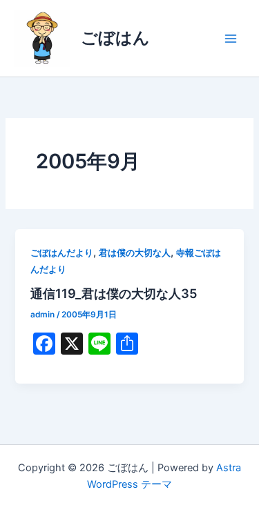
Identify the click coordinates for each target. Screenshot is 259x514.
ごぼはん (115, 38)
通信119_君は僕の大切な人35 (114, 293)
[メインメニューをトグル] (230, 38)
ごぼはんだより (61, 253)
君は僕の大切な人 (135, 253)
